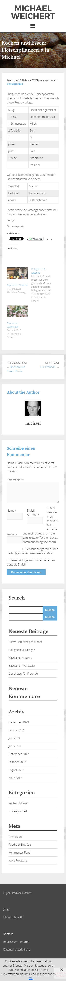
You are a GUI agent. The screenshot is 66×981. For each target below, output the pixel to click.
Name (12, 510)
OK (31, 978)
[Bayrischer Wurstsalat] (17, 311)
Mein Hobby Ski (13, 917)
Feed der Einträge (20, 844)
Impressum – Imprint (16, 942)
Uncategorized (15, 83)
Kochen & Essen (19, 803)
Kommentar (15, 480)
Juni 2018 (14, 746)
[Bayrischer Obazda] (17, 273)
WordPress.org (18, 860)
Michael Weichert (33, 12)
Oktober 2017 (17, 762)
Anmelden (15, 837)
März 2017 (15, 778)
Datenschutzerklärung (16, 949)
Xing (6, 910)
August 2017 (16, 770)
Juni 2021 (14, 738)
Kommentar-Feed (19, 852)
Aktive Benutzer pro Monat (25, 642)
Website (12, 534)
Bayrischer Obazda (17, 285)
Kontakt (8, 934)
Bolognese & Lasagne (22, 650)
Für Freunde (48, 367)
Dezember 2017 (19, 754)
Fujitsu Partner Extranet (17, 893)
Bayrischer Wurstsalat (12, 325)
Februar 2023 (17, 730)
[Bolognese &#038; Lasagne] (43, 285)
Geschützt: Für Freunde (23, 674)
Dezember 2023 (19, 722)
